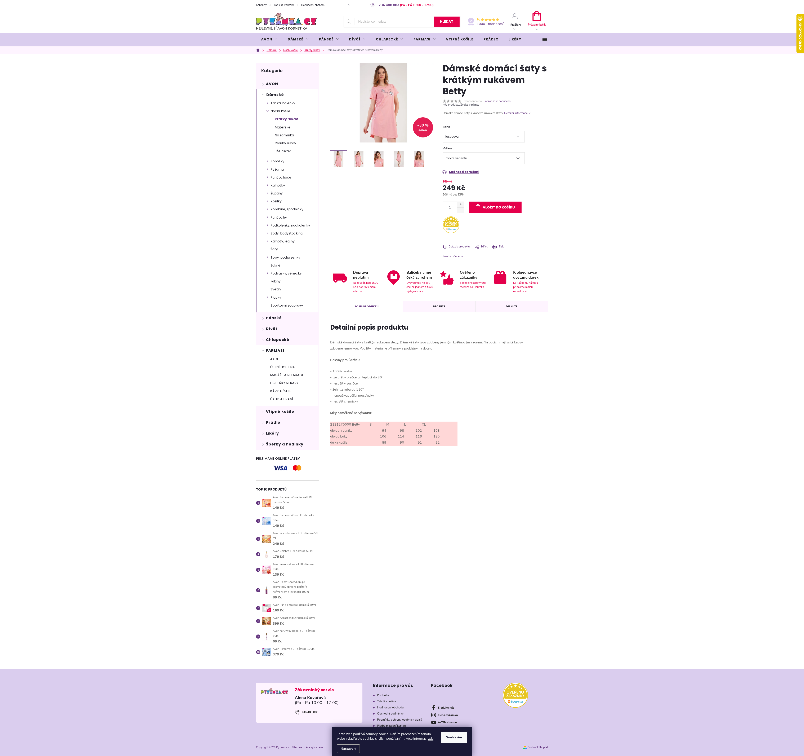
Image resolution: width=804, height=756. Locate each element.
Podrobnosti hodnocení (497, 101)
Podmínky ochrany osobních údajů (399, 720)
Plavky (276, 297)
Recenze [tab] (439, 306)
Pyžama (277, 169)
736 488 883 (310, 712)
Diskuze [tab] (511, 306)
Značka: (453, 256)
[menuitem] (269, 39)
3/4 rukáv (283, 151)
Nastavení (348, 748)
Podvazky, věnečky (286, 273)
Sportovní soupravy (287, 305)
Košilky (276, 201)
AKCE (274, 359)
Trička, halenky (283, 103)
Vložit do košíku (499, 207)
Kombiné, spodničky (287, 209)
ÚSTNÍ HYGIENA (282, 367)
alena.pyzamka (448, 715)
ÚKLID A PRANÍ (281, 399)
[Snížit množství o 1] (460, 210)
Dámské (275, 94)
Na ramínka (284, 135)
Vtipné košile (280, 411)
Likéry (272, 433)
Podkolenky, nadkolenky (290, 225)
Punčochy (279, 217)
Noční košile (280, 111)
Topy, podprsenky (285, 257)
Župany (277, 193)
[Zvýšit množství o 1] (460, 204)
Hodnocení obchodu (313, 5)
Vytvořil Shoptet (538, 747)
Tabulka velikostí (284, 5)
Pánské (274, 317)
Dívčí (271, 328)
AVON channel (447, 722)
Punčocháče (281, 177)
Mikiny (276, 281)
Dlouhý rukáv (285, 143)
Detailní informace (516, 113)
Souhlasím (454, 737)
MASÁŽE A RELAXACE (287, 375)
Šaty (274, 249)
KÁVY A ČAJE (280, 391)
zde (430, 738)
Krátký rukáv (286, 119)
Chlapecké (277, 339)
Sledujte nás (446, 708)
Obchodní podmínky (390, 714)
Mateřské (282, 127)
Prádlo (273, 422)
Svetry (276, 289)
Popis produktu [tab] (366, 306)
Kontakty (261, 5)
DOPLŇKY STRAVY (284, 383)
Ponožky (277, 161)
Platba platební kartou (391, 726)
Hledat (446, 21)
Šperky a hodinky (284, 444)
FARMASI (275, 350)
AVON (272, 83)
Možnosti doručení (464, 172)
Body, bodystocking (287, 233)
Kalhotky (278, 185)
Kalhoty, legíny (283, 241)
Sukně (275, 265)
